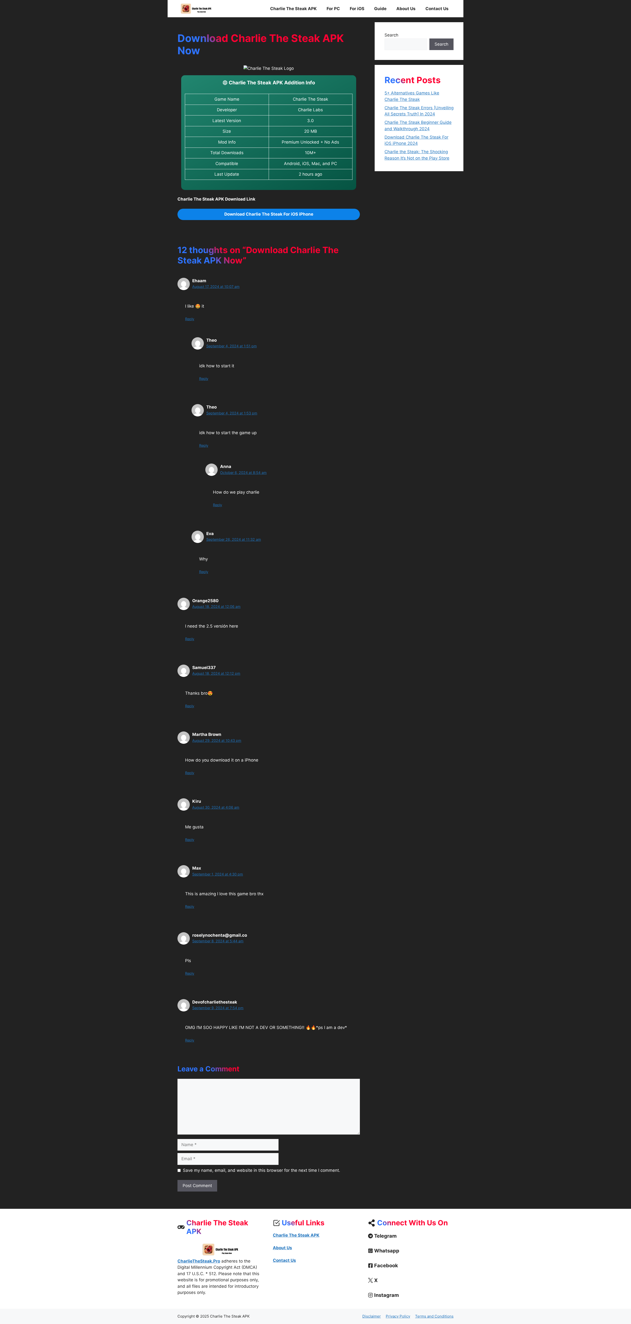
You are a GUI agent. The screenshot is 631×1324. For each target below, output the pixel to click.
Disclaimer (371, 1316)
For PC (333, 8)
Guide (380, 8)
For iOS (357, 8)
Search (391, 35)
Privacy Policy (398, 1316)
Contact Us (437, 8)
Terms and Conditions (434, 1316)
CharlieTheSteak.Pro (198, 1261)
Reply (189, 319)
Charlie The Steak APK (293, 8)
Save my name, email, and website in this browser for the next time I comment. (261, 1170)
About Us (406, 8)
